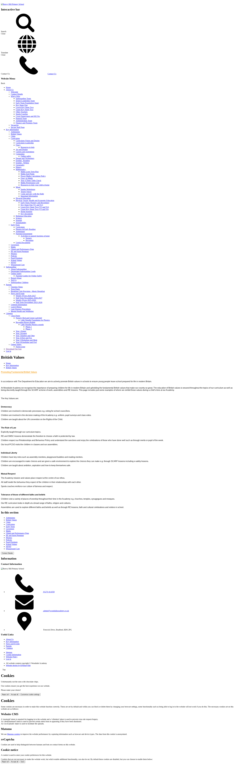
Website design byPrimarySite (18, 665)
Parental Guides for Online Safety (29, 276)
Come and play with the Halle (32, 194)
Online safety (26, 156)
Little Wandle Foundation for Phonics (35, 320)
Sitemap (9, 652)
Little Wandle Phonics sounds (32, 325)
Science (19, 218)
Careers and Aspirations (25, 152)
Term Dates (15, 289)
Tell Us (13, 280)
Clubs (13, 136)
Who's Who (15, 96)
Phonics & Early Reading (26, 229)
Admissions (15, 132)
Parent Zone (20, 347)
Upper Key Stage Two (24, 110)
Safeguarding (11, 267)
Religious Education (23, 216)
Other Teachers (22, 112)
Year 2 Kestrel (21, 333)
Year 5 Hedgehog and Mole (26, 340)
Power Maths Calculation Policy (33, 176)
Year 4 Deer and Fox (24, 338)
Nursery (29, 238)
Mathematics (21, 169)
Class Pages (15, 316)
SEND (13, 262)
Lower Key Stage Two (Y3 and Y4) (35, 207)
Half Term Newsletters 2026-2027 (29, 298)
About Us (10, 90)
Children (9, 313)
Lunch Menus (16, 307)
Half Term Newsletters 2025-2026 (29, 302)
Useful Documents (23, 243)
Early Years (15, 225)
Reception (29, 240)
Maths (13, 247)
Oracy (18, 145)
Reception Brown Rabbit (25, 322)
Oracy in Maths (27, 178)
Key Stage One (22, 105)
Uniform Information (19, 305)
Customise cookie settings (30, 694)
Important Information (29, 196)
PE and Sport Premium (20, 251)
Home (8, 87)
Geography (20, 165)
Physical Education (23, 198)
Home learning (26, 212)
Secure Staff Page (18, 127)
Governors (15, 245)
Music (18, 187)
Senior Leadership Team (25, 101)
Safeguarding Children (19, 282)
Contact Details (17, 94)
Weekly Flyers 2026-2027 (26, 296)
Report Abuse (16, 278)
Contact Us (52, 74)
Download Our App (14, 349)
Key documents (27, 214)
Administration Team (24, 121)
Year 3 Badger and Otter (25, 336)
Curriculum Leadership (25, 143)
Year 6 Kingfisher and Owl (26, 342)
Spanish (19, 220)
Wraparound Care (18, 265)
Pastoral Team (21, 118)
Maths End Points (27, 174)
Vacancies (15, 125)
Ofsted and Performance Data (22, 249)
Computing (20, 154)
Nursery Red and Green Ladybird (29, 318)
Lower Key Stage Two (25, 107)
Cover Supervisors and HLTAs (28, 116)
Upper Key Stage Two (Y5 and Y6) (35, 209)
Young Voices (26, 192)
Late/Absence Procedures (21, 309)
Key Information (12, 130)
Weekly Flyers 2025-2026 (26, 300)
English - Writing (22, 163)
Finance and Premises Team (26, 123)
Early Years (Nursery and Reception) (35, 203)
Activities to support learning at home (35, 236)
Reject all (5, 694)
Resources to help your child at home (35, 185)
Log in (8, 351)
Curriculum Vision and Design (27, 141)
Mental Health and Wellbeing (22, 311)
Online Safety (16, 274)
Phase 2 (29, 327)
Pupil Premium (16, 258)
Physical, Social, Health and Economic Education (35, 200)
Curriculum (15, 138)
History (19, 167)
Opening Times (17, 287)
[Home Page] (12, 4)
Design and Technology (25, 158)
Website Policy (11, 657)
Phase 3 (29, 329)
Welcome (14, 92)
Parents (9, 285)
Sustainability (21, 223)
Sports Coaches (22, 114)
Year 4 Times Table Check (31, 180)
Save (22, 762)
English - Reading (23, 161)
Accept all (14, 694)
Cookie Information (13, 655)
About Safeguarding (19, 269)
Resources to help (27, 147)
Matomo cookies (13, 734)
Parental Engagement (24, 234)
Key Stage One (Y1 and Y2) (32, 205)
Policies (14, 256)
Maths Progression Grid (30, 183)
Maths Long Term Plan (30, 172)
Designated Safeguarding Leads (23, 271)
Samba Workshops (28, 189)
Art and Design (22, 149)
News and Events (17, 294)
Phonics (14, 254)
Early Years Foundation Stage (27, 103)
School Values (16, 260)
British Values (16, 134)
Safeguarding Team (23, 99)
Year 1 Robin (21, 331)
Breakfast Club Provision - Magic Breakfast (28, 291)
